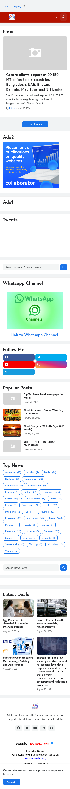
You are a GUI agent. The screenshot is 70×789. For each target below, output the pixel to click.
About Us (27, 763)
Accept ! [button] (11, 782)
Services (51, 531)
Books (50, 472)
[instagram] (51, 364)
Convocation (37, 485)
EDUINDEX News (39, 743)
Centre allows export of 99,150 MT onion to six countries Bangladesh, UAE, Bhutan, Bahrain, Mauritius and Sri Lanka (34, 82)
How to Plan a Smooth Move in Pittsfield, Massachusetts (50, 623)
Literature (13, 518)
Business (12, 479)
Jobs (30, 511)
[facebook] (19, 357)
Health (50, 505)
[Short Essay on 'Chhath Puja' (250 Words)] (12, 430)
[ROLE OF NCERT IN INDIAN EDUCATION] (12, 446)
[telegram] (19, 372)
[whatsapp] (51, 728)
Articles (32, 472)
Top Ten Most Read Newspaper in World (43, 396)
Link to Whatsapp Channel (35, 334)
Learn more (9, 774)
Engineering (13, 498)
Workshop (55, 544)
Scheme (32, 531)
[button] (4, 17)
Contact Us (42, 763)
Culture (30, 492)
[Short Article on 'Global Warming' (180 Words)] (12, 415)
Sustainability (14, 544)
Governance (30, 505)
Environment (36, 498)
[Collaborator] (31, 187)
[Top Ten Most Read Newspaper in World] (12, 399)
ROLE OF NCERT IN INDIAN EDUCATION (39, 443)
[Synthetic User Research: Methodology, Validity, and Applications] (18, 646)
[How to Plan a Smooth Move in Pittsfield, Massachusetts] (52, 608)
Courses (11, 492)
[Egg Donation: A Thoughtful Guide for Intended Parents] (18, 608)
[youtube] (19, 364)
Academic (13, 472)
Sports (11, 537)
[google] (51, 372)
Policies (11, 524)
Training (35, 544)
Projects (29, 524)
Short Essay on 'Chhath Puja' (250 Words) (44, 427)
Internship (13, 511)
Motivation (35, 518)
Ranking (47, 524)
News (56, 518)
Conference (33, 479)
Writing (11, 551)
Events (56, 498)
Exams (10, 505)
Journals (48, 511)
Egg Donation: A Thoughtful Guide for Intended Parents (15, 623)
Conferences (14, 485)
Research (13, 531)
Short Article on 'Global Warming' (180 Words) (44, 412)
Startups (29, 537)
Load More (34, 124)
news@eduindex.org (35, 758)
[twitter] (51, 357)
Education (50, 492)
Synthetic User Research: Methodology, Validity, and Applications (18, 661)
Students (48, 537)
